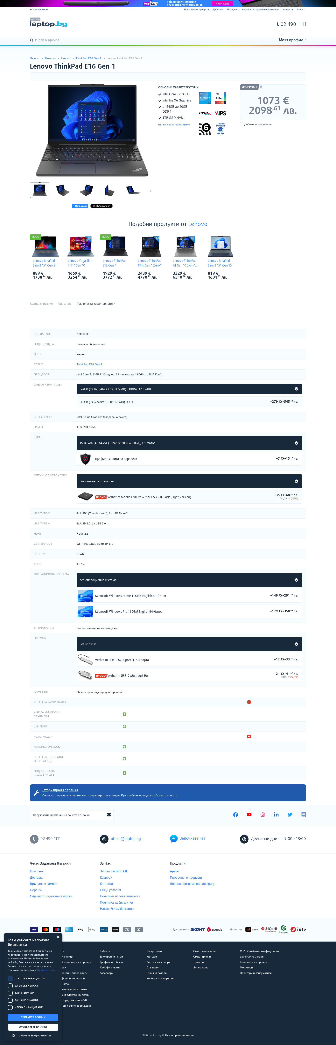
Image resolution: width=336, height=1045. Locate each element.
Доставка (218, 9)
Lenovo (197, 224)
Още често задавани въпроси (51, 896)
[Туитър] (290, 815)
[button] (33, 1035)
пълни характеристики (172, 124)
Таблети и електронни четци (71, 994)
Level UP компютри (252, 956)
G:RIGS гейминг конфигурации (259, 951)
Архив (174, 871)
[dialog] (33, 987)
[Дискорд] (303, 815)
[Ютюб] (249, 815)
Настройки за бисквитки (117, 908)
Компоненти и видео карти (70, 972)
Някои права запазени (179, 1035)
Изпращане (81, 206)
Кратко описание (41, 304)
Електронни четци (111, 956)
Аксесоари (106, 972)
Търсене (32, 40)
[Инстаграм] (262, 815)
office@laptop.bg (126, 839)
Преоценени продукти (196, 9)
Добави (258, 124)
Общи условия (110, 890)
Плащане (232, 9)
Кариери (106, 877)
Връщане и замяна (43, 883)
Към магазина (40, 9)
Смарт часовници (204, 951)
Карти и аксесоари (158, 962)
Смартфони (154, 951)
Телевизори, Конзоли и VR (70, 1000)
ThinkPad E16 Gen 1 (89, 364)
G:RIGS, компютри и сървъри (72, 962)
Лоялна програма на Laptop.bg (192, 883)
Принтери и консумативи (256, 972)
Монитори (246, 967)
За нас (300, 9)
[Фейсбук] (235, 815)
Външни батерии (157, 972)
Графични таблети (111, 962)
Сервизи (36, 890)
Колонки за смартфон (160, 978)
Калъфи (152, 956)
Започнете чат (193, 839)
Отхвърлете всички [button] (33, 1027)
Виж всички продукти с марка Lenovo (53, 273)
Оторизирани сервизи (60, 790)
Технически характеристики (96, 304)
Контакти (288, 9)
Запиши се (109, 815)
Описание (64, 304)
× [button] (57, 937)
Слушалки (153, 967)
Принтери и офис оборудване (72, 1005)
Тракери (198, 962)
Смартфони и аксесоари (69, 978)
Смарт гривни (202, 956)
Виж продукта (85, 459)
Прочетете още (46, 970)
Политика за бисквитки (116, 902)
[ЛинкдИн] (276, 815)
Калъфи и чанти (110, 967)
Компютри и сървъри (253, 962)
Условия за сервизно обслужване (260, 9)
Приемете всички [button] (33, 1017)
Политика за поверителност (120, 896)
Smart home (200, 967)
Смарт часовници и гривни (70, 989)
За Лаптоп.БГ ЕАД (113, 871)
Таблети (105, 951)
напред (150, 190)
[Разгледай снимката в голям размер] (92, 131)
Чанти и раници (63, 956)
